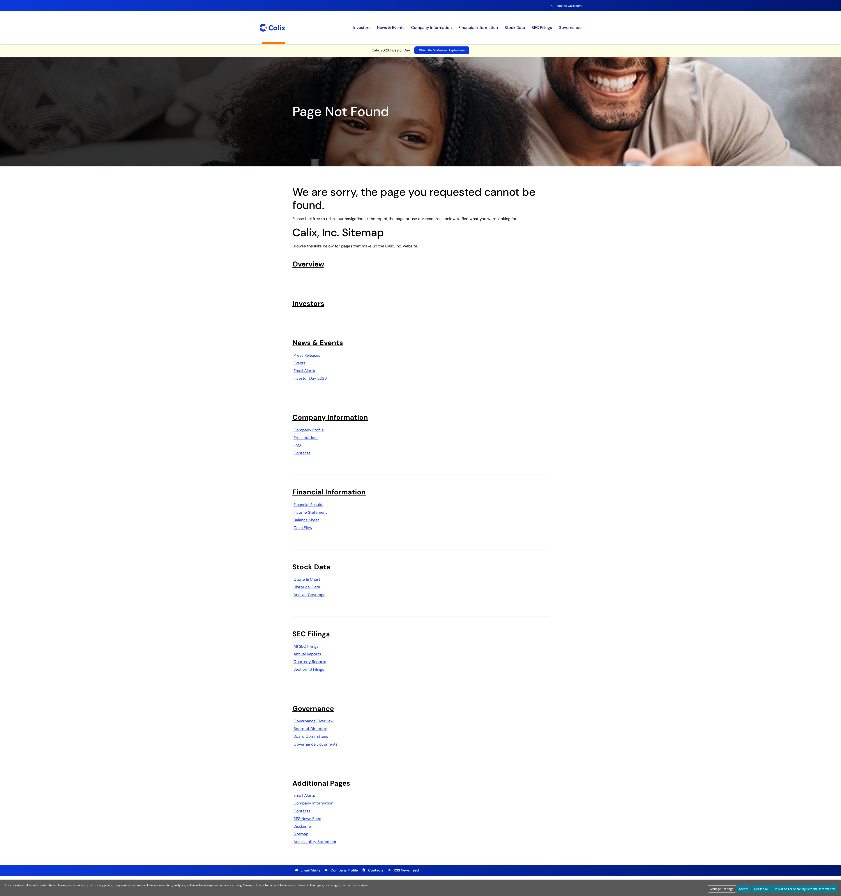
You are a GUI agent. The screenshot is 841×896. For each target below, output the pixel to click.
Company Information (431, 27)
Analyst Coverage (309, 594)
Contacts (301, 453)
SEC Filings (542, 27)
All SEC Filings (305, 646)
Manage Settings (721, 889)
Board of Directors (310, 728)
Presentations (305, 437)
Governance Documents (315, 744)
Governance (569, 27)
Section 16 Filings (308, 669)
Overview (308, 264)
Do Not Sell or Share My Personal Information (804, 889)
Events (299, 363)
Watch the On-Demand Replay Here (442, 50)
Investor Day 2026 (310, 378)
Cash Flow (302, 527)
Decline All (761, 889)
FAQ (297, 445)
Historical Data (306, 587)
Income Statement (310, 512)
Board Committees (310, 736)
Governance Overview (313, 721)
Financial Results (308, 504)
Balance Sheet (306, 520)
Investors (361, 27)
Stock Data (515, 27)
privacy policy (103, 885)
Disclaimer (302, 826)
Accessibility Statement (314, 841)
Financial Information (478, 27)
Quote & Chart (306, 579)
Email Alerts (304, 370)
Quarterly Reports (309, 661)
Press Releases (306, 355)
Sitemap (300, 834)
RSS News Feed (307, 818)
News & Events (391, 27)
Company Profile (308, 430)
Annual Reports (307, 654)
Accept (744, 889)
